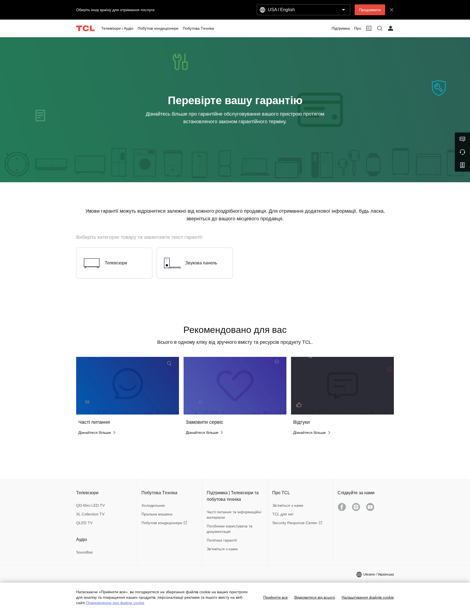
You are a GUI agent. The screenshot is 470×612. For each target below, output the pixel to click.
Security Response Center (294, 523)
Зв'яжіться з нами (287, 505)
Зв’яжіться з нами (222, 549)
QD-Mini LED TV (90, 505)
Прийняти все (275, 597)
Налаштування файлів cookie (368, 597)
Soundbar (84, 552)
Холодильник (153, 505)
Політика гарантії (222, 540)
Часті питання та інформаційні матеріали (234, 515)
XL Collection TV (90, 514)
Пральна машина (156, 514)
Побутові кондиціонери (161, 523)
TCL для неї (282, 514)
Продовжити (370, 10)
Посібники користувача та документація (229, 529)
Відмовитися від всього (314, 597)
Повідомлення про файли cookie (115, 603)
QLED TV (84, 523)
